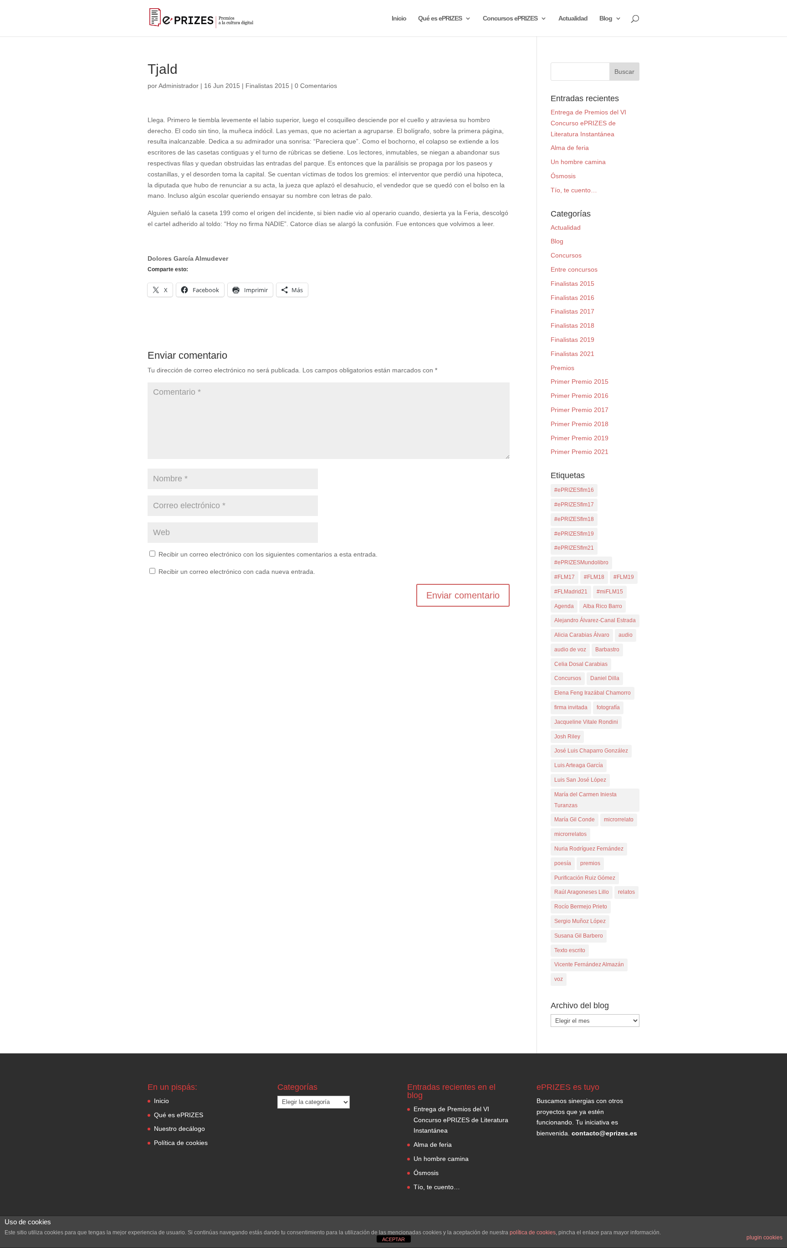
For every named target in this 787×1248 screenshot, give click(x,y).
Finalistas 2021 (572, 353)
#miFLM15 (610, 591)
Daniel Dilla (604, 678)
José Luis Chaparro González (591, 751)
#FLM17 (564, 577)
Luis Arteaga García (578, 765)
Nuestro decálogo (179, 1128)
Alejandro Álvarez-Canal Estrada (595, 620)
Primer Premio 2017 (579, 409)
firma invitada (571, 707)
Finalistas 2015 (267, 85)
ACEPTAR (393, 1239)
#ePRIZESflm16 (574, 490)
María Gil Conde (574, 819)
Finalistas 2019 (572, 339)
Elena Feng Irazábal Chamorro (592, 693)
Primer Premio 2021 (579, 451)
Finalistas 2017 (572, 311)
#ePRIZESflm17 (574, 504)
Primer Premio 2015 (579, 381)
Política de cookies (181, 1142)
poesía (562, 863)
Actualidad (573, 18)
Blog (605, 18)
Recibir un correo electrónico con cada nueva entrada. (236, 571)
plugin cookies (764, 1237)
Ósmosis (563, 176)
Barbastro (607, 649)
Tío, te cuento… (574, 190)
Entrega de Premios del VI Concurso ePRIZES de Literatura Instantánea (588, 123)
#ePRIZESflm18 (574, 519)
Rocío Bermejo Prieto (580, 906)
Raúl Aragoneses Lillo (581, 892)
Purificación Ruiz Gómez (584, 878)
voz (558, 979)
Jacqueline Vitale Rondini (586, 722)
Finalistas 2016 (572, 297)
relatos (626, 892)
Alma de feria (570, 147)
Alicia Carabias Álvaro (581, 635)
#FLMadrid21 (571, 591)
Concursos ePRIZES (510, 18)
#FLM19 (623, 577)
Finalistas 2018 (572, 325)
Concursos (566, 255)
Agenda (564, 606)
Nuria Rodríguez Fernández (588, 849)
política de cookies (533, 1232)
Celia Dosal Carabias (581, 664)
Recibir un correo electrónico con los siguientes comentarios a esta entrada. (268, 554)
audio (625, 635)
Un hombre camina (578, 161)
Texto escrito (569, 950)
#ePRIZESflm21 (574, 548)
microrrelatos (570, 834)
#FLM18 (594, 577)
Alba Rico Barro (602, 606)
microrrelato (619, 819)
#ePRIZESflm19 (574, 534)
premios (590, 863)
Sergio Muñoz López (580, 921)
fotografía (608, 707)
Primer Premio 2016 (579, 395)
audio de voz (570, 649)
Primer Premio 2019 (579, 438)
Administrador (178, 85)
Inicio (399, 18)
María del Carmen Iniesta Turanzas (585, 800)
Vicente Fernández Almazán (589, 964)
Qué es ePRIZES (440, 18)
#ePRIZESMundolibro (581, 562)
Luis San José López (580, 780)
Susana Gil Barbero (578, 936)
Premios (562, 367)
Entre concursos (574, 269)
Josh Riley (567, 736)
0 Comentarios (316, 85)
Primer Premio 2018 (579, 424)
